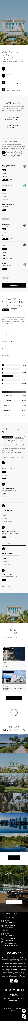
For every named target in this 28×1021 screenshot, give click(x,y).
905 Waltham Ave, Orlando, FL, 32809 (9, 576)
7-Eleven (4, 244)
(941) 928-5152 (9, 927)
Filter (8, 641)
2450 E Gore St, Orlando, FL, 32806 (9, 490)
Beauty (11, 155)
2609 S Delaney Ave (6, 245)
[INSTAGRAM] (5, 990)
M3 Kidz (4, 263)
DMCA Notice (14, 1011)
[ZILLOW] (14, 990)
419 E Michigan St (6, 226)
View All (14, 857)
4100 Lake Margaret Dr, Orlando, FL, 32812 (10, 555)
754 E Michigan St (6, 206)
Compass (9, 959)
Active (5, 155)
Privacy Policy (20, 1008)
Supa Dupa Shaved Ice (7, 204)
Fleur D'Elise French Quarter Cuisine (9, 166)
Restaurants (10, 152)
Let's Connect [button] (14, 902)
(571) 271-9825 (9, 940)
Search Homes (14, 698)
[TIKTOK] (18, 990)
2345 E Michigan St (6, 265)
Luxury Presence (14, 1000)
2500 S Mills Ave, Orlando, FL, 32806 (9, 468)
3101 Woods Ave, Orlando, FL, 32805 (9, 511)
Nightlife (18, 155)
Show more (14, 285)
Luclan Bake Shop (6, 185)
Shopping (19, 152)
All (4, 152)
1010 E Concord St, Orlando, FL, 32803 (10, 533)
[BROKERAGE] (22, 990)
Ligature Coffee (6, 224)
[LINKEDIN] (10, 990)
